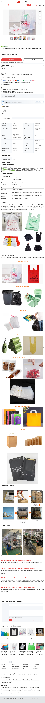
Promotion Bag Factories (6, 687)
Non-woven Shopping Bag (6, 679)
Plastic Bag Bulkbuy (16, 692)
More (2, 694)
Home (2, 7)
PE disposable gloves (15, 668)
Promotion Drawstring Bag (6, 692)
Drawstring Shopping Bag (16, 690)
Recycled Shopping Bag (17, 679)
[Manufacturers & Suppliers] (22, 2)
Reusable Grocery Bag (35, 679)
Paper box (24, 668)
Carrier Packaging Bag (6, 690)
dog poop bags (25, 664)
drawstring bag (25, 666)
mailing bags (35, 668)
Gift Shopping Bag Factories (34, 687)
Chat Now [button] (34, 59)
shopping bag (3, 668)
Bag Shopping (15, 687)
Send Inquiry (11, 59)
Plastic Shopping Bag (20, 7)
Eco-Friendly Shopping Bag (6, 682)
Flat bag (34, 666)
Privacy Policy (39, 698)
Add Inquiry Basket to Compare (23, 41)
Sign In (3, 113)
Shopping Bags (13, 7)
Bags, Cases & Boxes (7, 7)
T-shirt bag (13, 664)
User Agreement (28, 698)
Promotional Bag (26, 679)
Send (10, 619)
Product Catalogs (17, 662)
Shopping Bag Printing (23, 687)
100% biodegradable (15, 666)
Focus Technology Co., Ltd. (15, 698)
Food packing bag (36, 664)
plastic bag (3, 664)
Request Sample (20, 62)
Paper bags (3, 666)
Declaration (34, 698)
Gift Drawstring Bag (26, 690)
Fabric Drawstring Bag (36, 690)
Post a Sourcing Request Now (32, 620)
